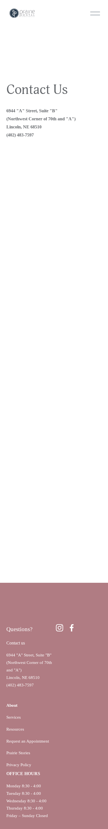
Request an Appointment (27, 741)
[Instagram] (59, 628)
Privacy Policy (18, 765)
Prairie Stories (18, 753)
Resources (15, 729)
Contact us (15, 643)
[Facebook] (72, 628)
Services (13, 717)
